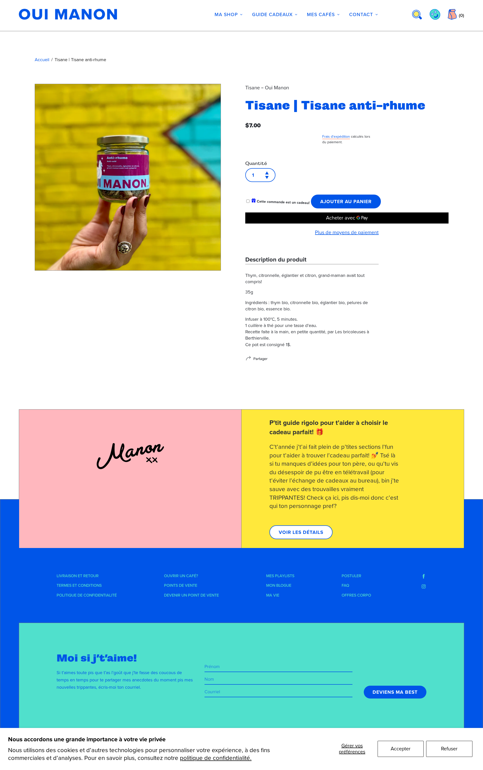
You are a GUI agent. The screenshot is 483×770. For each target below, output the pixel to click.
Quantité (256, 163)
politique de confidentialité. (216, 758)
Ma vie (272, 595)
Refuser (449, 749)
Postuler (351, 575)
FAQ (345, 585)
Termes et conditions (79, 585)
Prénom (212, 666)
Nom (209, 679)
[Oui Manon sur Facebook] (423, 576)
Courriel (212, 691)
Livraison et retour (78, 575)
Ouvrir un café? (181, 575)
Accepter (401, 749)
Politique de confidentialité (87, 595)
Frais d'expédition (336, 136)
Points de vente (180, 585)
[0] (452, 14)
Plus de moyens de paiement (347, 233)
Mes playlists (280, 575)
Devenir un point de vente (191, 595)
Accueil (42, 59)
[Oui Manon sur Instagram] (423, 586)
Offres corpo (356, 595)
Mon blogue (278, 585)
